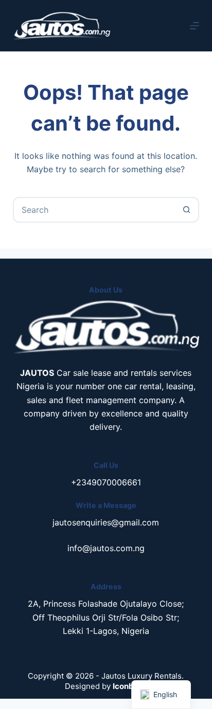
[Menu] (194, 25)
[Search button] (186, 210)
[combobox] (94, 210)
